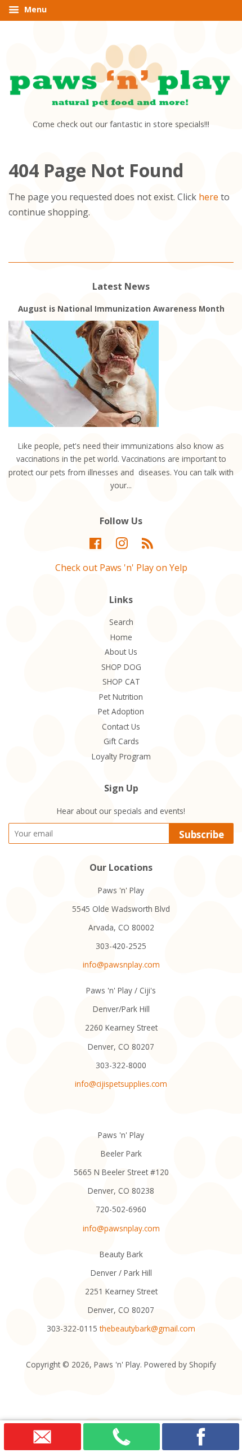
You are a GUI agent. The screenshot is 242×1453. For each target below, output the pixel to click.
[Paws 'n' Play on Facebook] (95, 545)
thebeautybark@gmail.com (147, 1328)
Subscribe (201, 834)
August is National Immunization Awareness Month (121, 308)
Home (121, 637)
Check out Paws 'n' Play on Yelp (121, 567)
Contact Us (121, 726)
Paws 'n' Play (117, 1364)
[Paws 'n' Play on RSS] (147, 545)
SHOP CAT (121, 681)
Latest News (121, 286)
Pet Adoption (121, 711)
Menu (34, 9)
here (208, 197)
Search (121, 622)
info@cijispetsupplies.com (121, 1083)
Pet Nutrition (121, 696)
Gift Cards (121, 741)
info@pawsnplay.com (121, 964)
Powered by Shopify (180, 1364)
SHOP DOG (121, 667)
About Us (121, 651)
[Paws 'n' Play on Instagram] (121, 545)
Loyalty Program (121, 756)
